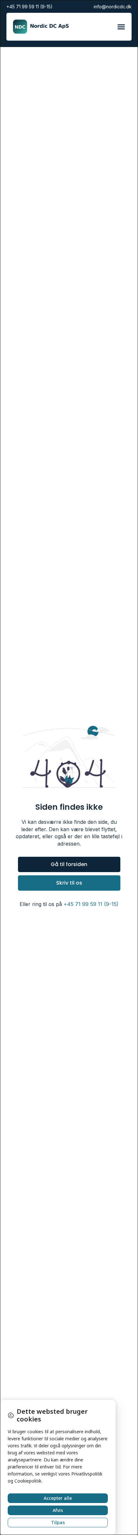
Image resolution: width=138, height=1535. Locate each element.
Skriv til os (69, 883)
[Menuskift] (121, 27)
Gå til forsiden (69, 864)
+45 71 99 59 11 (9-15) (29, 6)
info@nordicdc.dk (113, 6)
